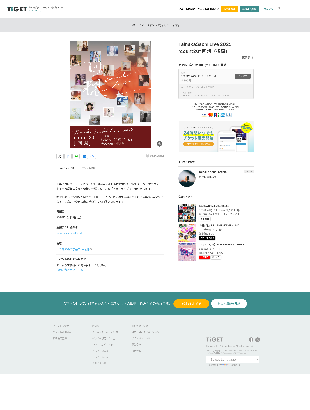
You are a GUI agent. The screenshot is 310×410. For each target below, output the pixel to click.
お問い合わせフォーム (69, 270)
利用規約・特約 (140, 325)
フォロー (248, 172)
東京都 (246, 57)
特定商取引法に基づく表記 (146, 332)
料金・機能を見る (229, 303)
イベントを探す (187, 9)
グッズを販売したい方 (104, 338)
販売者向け (229, 9)
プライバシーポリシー (143, 338)
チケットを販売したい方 (105, 332)
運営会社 (136, 344)
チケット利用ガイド (208, 9)
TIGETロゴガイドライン (105, 344)
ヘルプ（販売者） (101, 356)
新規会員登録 (249, 9)
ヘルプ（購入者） (101, 350)
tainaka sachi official (69, 233)
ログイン (268, 9)
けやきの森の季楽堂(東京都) (73, 249)
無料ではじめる (191, 303)
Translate (234, 364)
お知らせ (97, 325)
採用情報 (136, 350)
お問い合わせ (99, 363)
